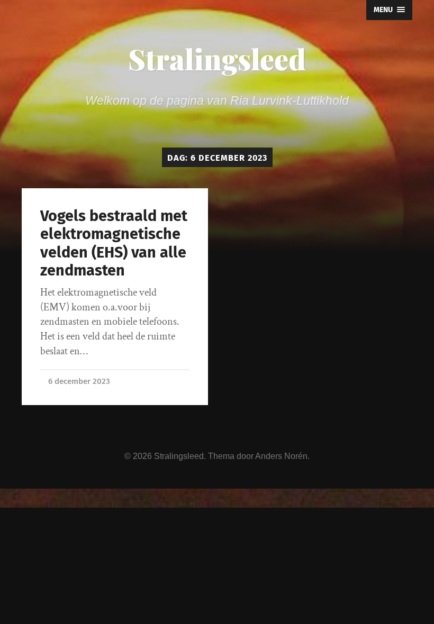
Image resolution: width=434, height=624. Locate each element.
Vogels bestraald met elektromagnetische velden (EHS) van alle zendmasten (113, 243)
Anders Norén (281, 456)
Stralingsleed (217, 59)
